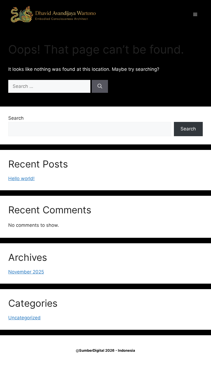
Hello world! (21, 178)
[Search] (100, 86)
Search (16, 118)
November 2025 (26, 272)
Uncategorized (24, 317)
